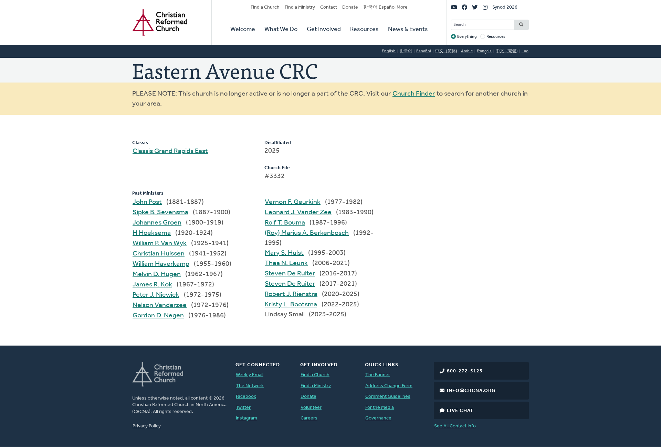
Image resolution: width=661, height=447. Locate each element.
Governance (378, 418)
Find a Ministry (300, 7)
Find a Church (265, 7)
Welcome (242, 29)
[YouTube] (454, 7)
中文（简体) (446, 51)
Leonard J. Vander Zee (298, 212)
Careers (309, 418)
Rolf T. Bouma (285, 222)
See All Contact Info (455, 426)
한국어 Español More (385, 7)
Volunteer (311, 407)
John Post (147, 202)
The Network (250, 386)
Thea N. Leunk (286, 263)
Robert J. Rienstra (291, 294)
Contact (328, 7)
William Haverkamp (161, 264)
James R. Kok (152, 284)
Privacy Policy (147, 426)
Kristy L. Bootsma (291, 304)
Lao (525, 51)
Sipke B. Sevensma (160, 212)
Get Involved (324, 29)
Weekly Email (249, 375)
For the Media (379, 407)
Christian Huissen (159, 253)
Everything (467, 37)
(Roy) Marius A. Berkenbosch (307, 233)
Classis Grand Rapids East (170, 151)
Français (484, 51)
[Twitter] (475, 7)
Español (423, 51)
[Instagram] (485, 7)
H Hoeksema (152, 233)
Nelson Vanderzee (160, 305)
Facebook (246, 396)
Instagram (246, 418)
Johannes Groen (157, 222)
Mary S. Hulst (284, 253)
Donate (350, 7)
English (389, 51)
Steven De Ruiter (290, 273)
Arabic (467, 51)
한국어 (406, 51)
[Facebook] (464, 7)
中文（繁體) (506, 51)
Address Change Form (388, 386)
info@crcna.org (471, 390)
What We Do (280, 29)
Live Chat (460, 410)
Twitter (243, 407)
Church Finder (413, 93)
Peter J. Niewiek (156, 295)
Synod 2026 (504, 7)
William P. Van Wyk (160, 243)
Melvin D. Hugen (157, 274)
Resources (364, 29)
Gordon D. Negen (158, 315)
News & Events (408, 29)
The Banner (377, 375)
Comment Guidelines (387, 396)
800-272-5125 (465, 371)
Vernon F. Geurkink (293, 202)
